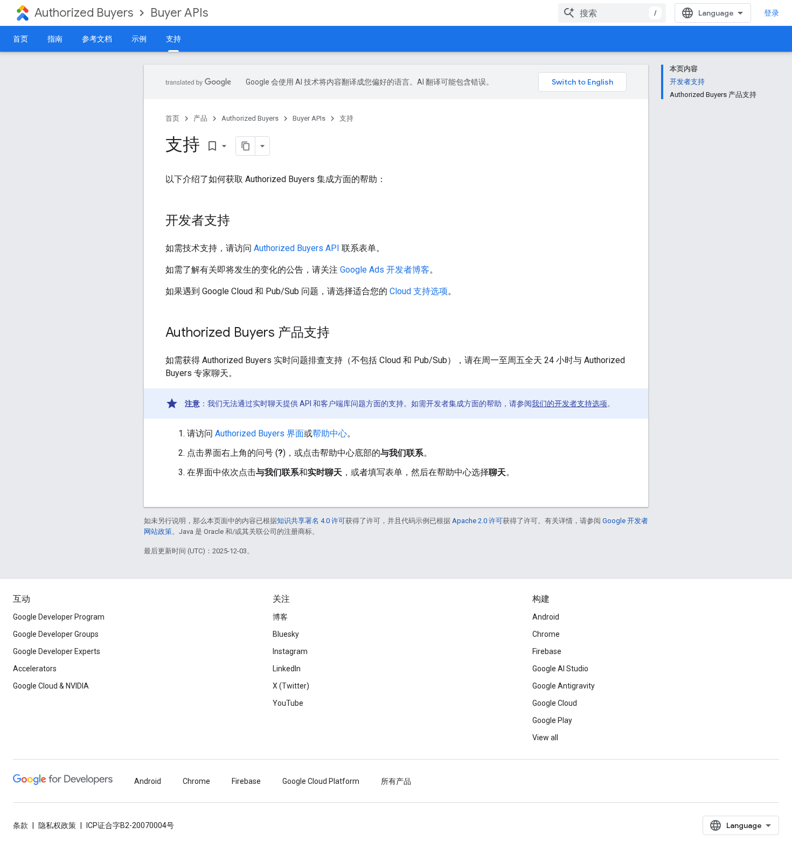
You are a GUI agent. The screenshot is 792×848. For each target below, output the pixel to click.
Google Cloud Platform (320, 781)
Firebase (546, 651)
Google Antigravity (563, 686)
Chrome (546, 634)
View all (545, 737)
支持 (173, 39)
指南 (54, 39)
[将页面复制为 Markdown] (245, 146)
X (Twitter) (291, 686)
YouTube (288, 703)
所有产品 (396, 781)
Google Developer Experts (56, 651)
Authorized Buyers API (296, 248)
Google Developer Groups (56, 634)
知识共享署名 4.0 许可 (311, 521)
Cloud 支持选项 (419, 291)
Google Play (552, 720)
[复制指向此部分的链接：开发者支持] (241, 221)
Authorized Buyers (83, 12)
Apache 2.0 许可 (477, 521)
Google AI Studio (560, 668)
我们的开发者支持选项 (569, 403)
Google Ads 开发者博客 (384, 270)
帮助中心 (329, 433)
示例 (139, 39)
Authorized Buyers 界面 (259, 433)
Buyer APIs (179, 12)
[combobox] (612, 13)
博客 (280, 617)
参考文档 (97, 39)
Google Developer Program (59, 617)
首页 (20, 39)
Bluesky (286, 634)
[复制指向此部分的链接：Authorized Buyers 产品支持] (340, 333)
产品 (200, 118)
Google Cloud (554, 703)
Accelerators (35, 668)
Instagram (290, 651)
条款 (20, 825)
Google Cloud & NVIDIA (51, 686)
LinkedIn (287, 668)
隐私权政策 (57, 825)
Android (545, 617)
